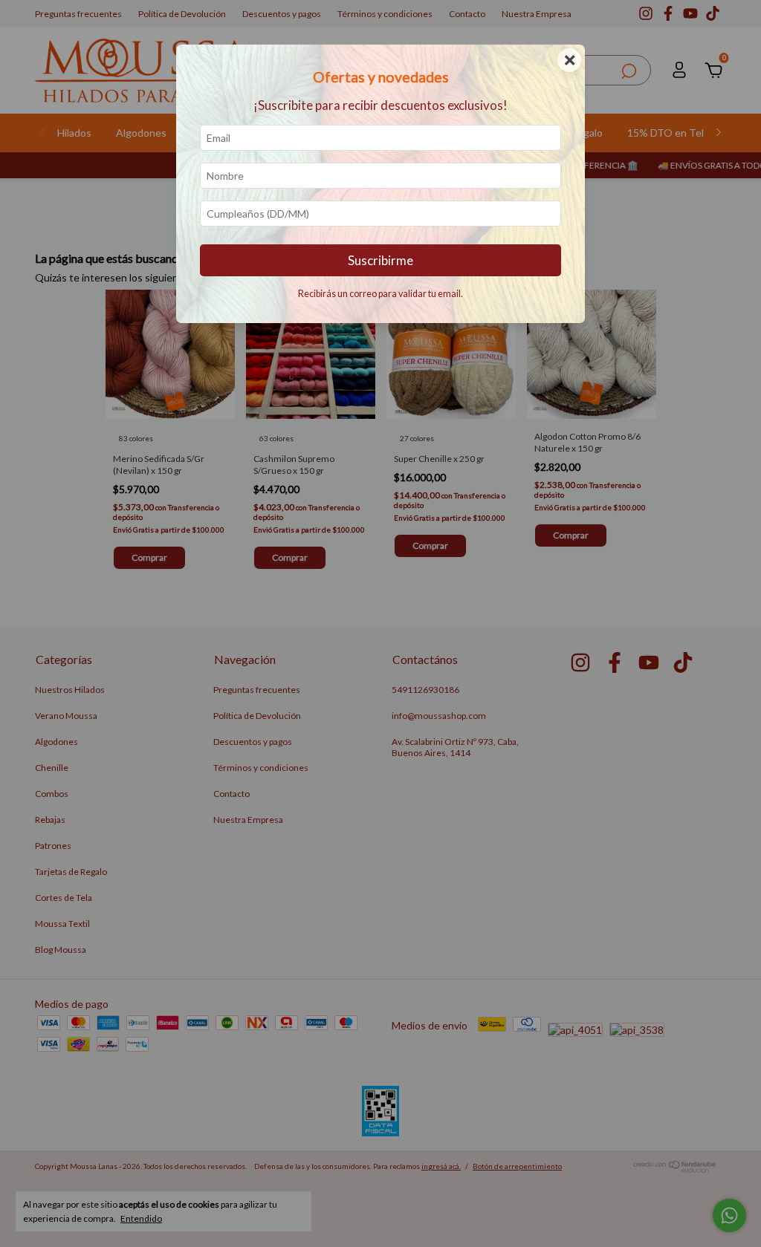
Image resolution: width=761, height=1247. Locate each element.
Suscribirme (380, 260)
